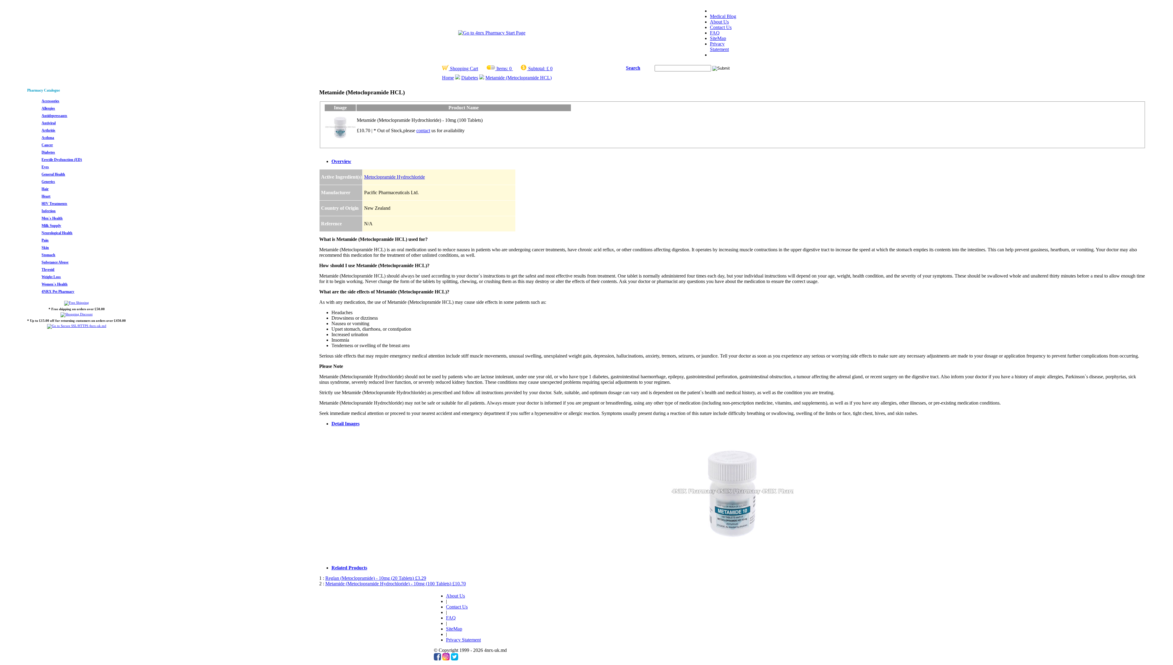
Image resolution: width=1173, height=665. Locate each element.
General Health (53, 174)
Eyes (45, 167)
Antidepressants (54, 116)
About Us (719, 21)
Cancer (47, 145)
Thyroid (48, 269)
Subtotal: (536, 68)
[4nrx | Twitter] (454, 658)
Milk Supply (51, 225)
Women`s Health (55, 284)
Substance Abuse (55, 262)
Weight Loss (51, 277)
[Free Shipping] (76, 302)
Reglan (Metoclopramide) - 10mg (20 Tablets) (375, 578)
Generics (48, 182)
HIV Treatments (54, 204)
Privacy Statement (719, 46)
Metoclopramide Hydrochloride (394, 177)
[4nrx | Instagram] (446, 658)
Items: (502, 68)
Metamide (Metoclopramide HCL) (518, 77)
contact (423, 130)
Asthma (48, 138)
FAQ (715, 32)
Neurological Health (57, 233)
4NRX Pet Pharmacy (58, 291)
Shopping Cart (463, 68)
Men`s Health (52, 218)
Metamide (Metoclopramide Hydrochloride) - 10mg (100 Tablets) (395, 583)
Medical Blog (723, 16)
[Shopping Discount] (76, 314)
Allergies (48, 108)
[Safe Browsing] (76, 326)
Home (448, 77)
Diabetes (469, 77)
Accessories (50, 101)
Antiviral (49, 123)
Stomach (48, 255)
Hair (45, 189)
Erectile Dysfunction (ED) (62, 160)
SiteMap (718, 38)
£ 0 (549, 68)
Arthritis (48, 130)
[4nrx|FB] (437, 658)
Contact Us (721, 27)
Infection (49, 211)
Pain (45, 240)
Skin (45, 247)
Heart (46, 196)
